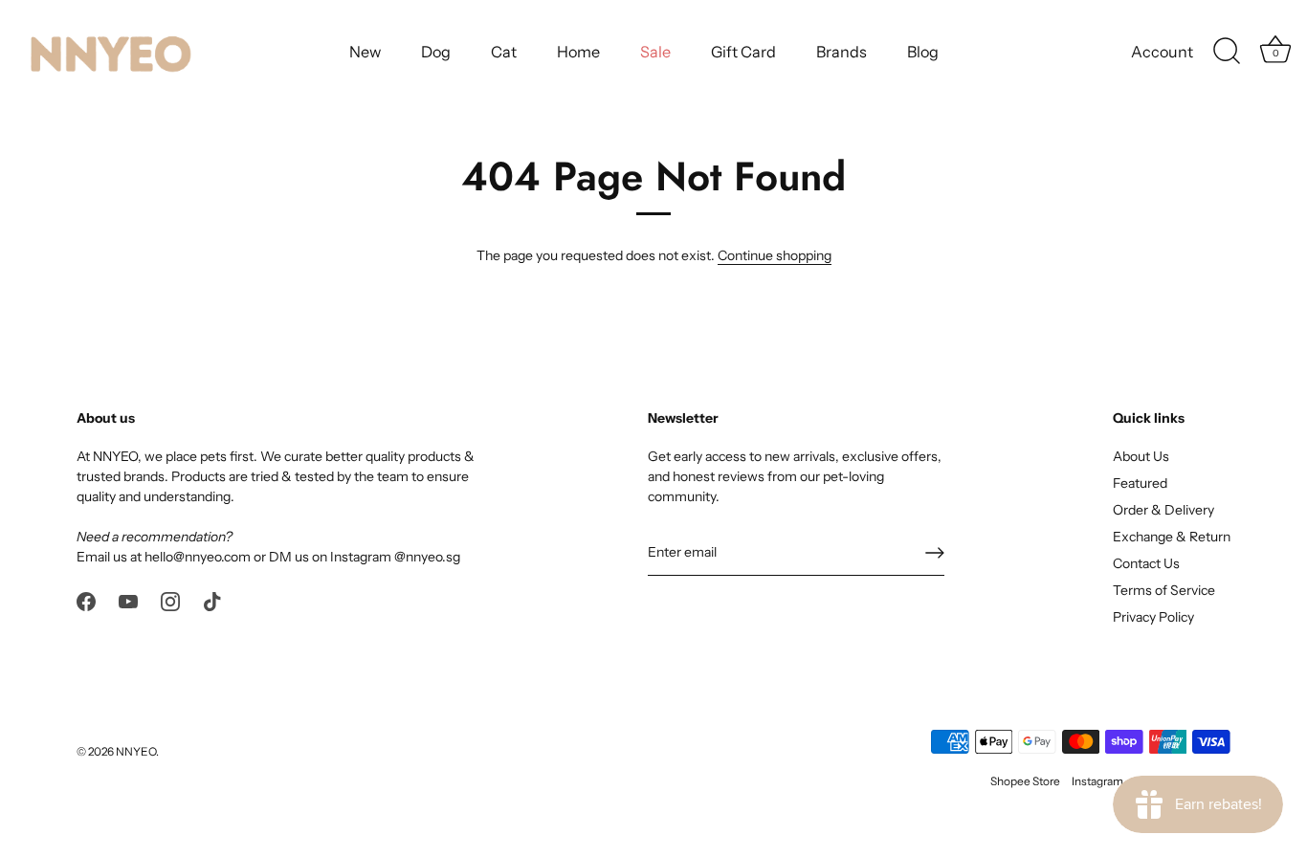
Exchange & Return (1171, 536)
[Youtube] (128, 599)
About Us (1141, 456)
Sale (655, 51)
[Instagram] (170, 599)
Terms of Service (1164, 590)
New (365, 51)
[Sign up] (934, 552)
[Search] (1227, 52)
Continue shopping (774, 255)
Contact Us (1146, 563)
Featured (1140, 483)
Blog (923, 51)
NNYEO (136, 751)
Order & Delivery (1163, 509)
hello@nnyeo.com (197, 556)
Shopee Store (1025, 781)
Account (1162, 51)
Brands (841, 51)
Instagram (1097, 781)
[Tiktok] (212, 599)
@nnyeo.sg (427, 556)
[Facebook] (86, 599)
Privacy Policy (1153, 617)
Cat (504, 51)
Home (578, 51)
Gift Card (743, 51)
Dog (436, 51)
